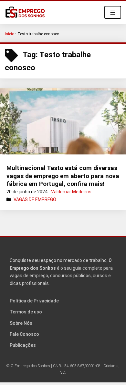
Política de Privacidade (34, 300)
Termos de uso (26, 311)
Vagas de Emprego (35, 199)
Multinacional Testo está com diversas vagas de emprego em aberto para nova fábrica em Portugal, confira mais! (62, 175)
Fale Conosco (24, 334)
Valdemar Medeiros (71, 191)
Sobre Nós (21, 323)
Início (9, 34)
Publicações (23, 345)
